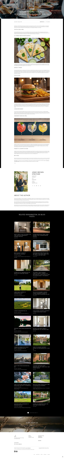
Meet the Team (38, 454)
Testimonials (45, 454)
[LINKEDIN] (40, 185)
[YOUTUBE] (36, 185)
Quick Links (39, 440)
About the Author (22, 195)
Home (34, 454)
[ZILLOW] (21, 444)
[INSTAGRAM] (38, 185)
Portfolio (42, 454)
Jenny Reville (15, 160)
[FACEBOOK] (34, 185)
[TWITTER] (32, 185)
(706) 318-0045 (40, 436)
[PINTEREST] (19, 444)
